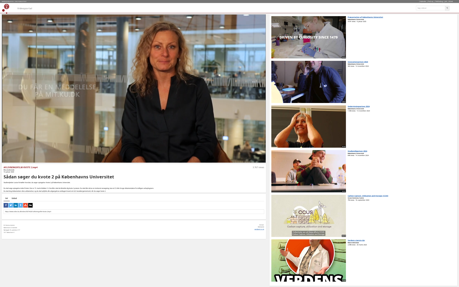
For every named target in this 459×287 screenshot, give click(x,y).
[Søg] (447, 8)
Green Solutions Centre (356, 198)
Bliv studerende (9, 170)
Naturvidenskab (353, 243)
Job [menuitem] (446, 1)
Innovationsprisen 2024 (358, 62)
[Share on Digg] (30, 205)
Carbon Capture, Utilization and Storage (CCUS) (368, 196)
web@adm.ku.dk (259, 229)
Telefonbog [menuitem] (439, 1)
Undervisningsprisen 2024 (359, 106)
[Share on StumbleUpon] (25, 205)
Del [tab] (6, 198)
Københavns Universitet (356, 19)
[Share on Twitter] (10, 205)
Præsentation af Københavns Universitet (365, 17)
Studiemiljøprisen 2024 (357, 151)
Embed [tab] (14, 198)
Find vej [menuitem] (430, 1)
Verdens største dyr (356, 240)
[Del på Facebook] (6, 205)
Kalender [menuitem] (423, 1)
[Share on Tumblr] (20, 205)
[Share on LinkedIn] (15, 205)
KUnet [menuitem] (451, 1)
